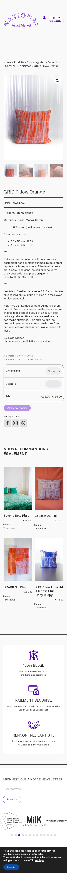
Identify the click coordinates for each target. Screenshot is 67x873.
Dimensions (13, 370)
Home (7, 62)
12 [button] (51, 835)
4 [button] (23, 835)
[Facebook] (7, 423)
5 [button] (26, 835)
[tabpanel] (15, 821)
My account (44, 17)
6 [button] (30, 835)
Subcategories (36, 62)
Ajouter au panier (17, 407)
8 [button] (37, 835)
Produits (19, 62)
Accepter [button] (11, 867)
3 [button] (19, 835)
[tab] (12, 835)
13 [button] (55, 835)
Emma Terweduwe (14, 203)
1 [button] (12, 835)
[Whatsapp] (23, 423)
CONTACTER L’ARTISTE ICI (21, 277)
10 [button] (44, 835)
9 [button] (41, 835)
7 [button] (34, 835)
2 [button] (16, 835)
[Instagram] (15, 423)
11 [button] (48, 835)
